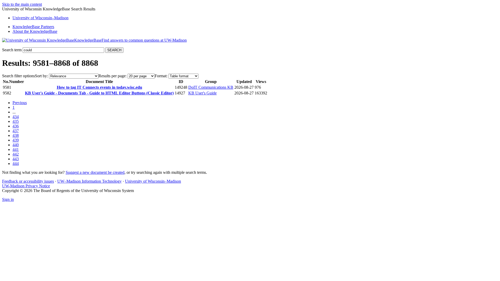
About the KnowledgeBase (34, 31)
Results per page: (112, 76)
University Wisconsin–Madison (40, 18)
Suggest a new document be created (95, 172)
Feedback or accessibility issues (28, 181)
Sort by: (41, 76)
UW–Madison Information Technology (89, 181)
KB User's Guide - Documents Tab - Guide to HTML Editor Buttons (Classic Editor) (99, 93)
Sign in (8, 199)
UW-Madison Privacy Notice (26, 186)
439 (15, 140)
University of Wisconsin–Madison (153, 181)
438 (15, 135)
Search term (12, 50)
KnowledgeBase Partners (33, 26)
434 (15, 116)
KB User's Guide (202, 93)
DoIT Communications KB (210, 87)
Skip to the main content (22, 4)
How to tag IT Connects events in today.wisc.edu (99, 87)
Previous (19, 102)
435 (15, 121)
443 (15, 159)
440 (15, 145)
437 (15, 131)
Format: (161, 76)
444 (15, 163)
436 (15, 126)
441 (15, 149)
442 (15, 154)
